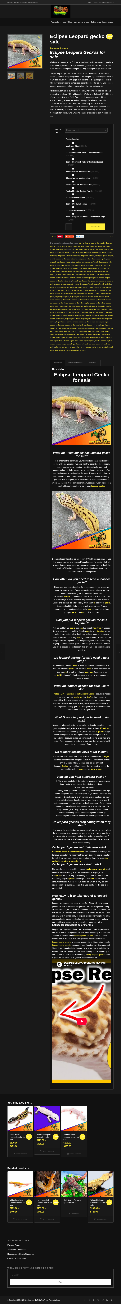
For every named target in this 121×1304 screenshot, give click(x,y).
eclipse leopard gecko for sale (67, 274)
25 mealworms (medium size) (82, 171)
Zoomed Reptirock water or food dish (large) (84, 163)
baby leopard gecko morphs (96, 265)
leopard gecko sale (63, 328)
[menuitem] (90, 2)
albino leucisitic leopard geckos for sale (80, 256)
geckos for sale (105, 287)
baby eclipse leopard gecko (96, 259)
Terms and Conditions (16, 1249)
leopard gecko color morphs (79, 303)
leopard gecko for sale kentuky (87, 306)
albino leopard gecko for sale (101, 252)
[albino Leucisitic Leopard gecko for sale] (2, 652)
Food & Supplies (72, 139)
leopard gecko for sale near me (71, 309)
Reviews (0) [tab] (93, 362)
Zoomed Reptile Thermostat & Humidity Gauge (85, 218)
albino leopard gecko (83, 252)
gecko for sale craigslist (102, 284)
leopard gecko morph (72, 319)
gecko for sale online (74, 287)
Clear (111, 236)
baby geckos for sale (86, 243)
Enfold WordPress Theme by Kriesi (47, 1300)
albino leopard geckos (58, 256)
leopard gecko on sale (87, 322)
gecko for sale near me (58, 287)
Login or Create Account (104, 2)
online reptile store (61, 334)
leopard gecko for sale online (100, 246)
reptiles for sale (100, 341)
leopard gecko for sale (67, 306)
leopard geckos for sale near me (65, 331)
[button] (39, 37)
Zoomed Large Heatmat (80, 210)
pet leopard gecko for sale (94, 334)
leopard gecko (93, 296)
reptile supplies (89, 341)
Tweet (53, 237)
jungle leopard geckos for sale (88, 293)
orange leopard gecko (76, 334)
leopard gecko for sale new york (80, 312)
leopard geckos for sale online (88, 331)
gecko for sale (88, 284)
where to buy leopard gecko (86, 347)
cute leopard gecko (68, 271)
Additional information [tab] (75, 362)
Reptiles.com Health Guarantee (20, 1254)
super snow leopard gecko (71, 344)
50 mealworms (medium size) (82, 178)
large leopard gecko (62, 296)
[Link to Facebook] (85, 1300)
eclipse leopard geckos (72, 278)
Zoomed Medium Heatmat (81, 204)
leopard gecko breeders (80, 300)
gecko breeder (100, 243)
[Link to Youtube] (111, 1300)
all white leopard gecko (58, 259)
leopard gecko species (78, 328)
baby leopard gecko (78, 265)
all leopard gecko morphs (104, 256)
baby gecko (103, 262)
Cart (89, 2)
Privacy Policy (13, 1245)
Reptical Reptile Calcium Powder (84, 191)
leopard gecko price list (73, 325)
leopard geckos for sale (58, 249)
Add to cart (95, 227)
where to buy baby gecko (91, 344)
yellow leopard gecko (77, 350)
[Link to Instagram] (89, 1300)
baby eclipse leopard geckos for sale (85, 262)
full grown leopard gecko (97, 281)
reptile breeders (66, 337)
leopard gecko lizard (57, 319)
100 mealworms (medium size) (83, 184)
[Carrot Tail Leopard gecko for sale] (118, 652)
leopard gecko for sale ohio (102, 312)
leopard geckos (93, 328)
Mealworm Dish (76, 146)
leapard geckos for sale (78, 296)
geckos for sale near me (58, 290)
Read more (74, 1214)
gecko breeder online (74, 284)
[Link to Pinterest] (93, 1300)
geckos (96, 287)
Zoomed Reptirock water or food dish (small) (84, 154)
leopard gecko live (106, 315)
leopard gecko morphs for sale (67, 322)
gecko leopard (88, 287)
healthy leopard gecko (92, 290)
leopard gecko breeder (81, 246)
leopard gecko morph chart (91, 319)
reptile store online (76, 341)
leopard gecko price (57, 325)
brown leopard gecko (95, 268)
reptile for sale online (97, 337)
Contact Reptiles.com (16, 1258)
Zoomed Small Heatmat (80, 197)
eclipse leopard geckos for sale (93, 278)
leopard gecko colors (97, 303)
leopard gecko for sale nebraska (95, 309)
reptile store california (61, 341)
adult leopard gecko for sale (65, 252)
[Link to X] (98, 1300)
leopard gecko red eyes (90, 325)
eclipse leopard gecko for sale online (91, 274)
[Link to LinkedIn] (107, 1300)
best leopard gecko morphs (78, 268)
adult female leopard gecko (93, 249)
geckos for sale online (64, 246)
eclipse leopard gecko (83, 271)
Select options (21, 1154)
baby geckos (65, 265)
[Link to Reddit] (102, 1300)
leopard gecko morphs (61, 942)
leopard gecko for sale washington (62, 315)
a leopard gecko (77, 249)
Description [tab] (57, 362)
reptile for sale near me (81, 337)
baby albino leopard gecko (76, 259)
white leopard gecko (62, 350)
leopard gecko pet (102, 322)
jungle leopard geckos (69, 293)
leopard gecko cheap (60, 303)
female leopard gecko (80, 281)
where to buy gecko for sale (65, 347)
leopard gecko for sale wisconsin (87, 315)
